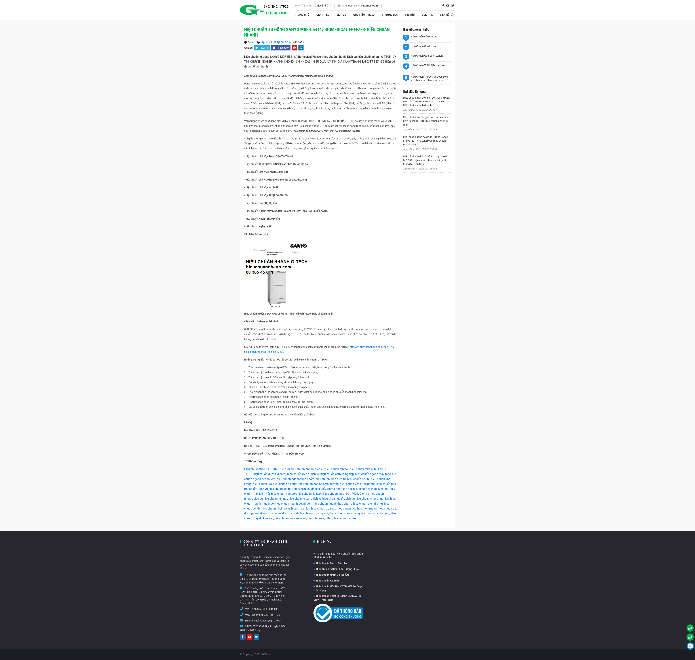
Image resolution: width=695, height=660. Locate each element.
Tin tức (410, 14)
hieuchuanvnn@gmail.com (362, 5)
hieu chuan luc (300, 508)
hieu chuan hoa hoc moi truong (357, 508)
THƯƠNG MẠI (390, 14)
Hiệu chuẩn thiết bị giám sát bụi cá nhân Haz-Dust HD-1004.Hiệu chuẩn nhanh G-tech (425, 121)
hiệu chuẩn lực (262, 484)
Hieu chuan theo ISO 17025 (340, 493)
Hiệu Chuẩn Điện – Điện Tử (331, 563)
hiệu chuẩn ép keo (309, 493)
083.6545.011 (323, 5)
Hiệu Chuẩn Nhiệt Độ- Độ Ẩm (276, 42)
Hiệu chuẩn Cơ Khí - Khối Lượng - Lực (337, 569)
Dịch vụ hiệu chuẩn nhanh (297, 469)
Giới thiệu (322, 14)
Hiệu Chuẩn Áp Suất (327, 580)
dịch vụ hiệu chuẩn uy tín (293, 474)
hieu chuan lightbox (320, 518)
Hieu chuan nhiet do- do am (277, 513)
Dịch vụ (341, 14)
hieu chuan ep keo (345, 518)
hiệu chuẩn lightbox (283, 493)
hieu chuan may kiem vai (290, 518)
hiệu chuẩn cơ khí (358, 479)
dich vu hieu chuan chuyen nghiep (367, 498)
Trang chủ (302, 14)
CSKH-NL (427, 14)
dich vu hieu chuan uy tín (328, 498)
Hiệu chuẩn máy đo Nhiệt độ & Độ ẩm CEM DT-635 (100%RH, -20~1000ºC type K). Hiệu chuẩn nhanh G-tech (426, 101)
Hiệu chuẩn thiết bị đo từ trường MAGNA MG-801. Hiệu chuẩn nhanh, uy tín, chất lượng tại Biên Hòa (425, 160)
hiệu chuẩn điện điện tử (331, 479)
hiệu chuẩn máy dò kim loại (370, 489)
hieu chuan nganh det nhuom (293, 503)
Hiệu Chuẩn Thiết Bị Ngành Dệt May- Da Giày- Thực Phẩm (337, 598)
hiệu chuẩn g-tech (264, 474)
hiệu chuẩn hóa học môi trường (319, 484)
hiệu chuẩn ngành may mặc (373, 474)
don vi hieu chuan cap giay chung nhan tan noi (359, 513)
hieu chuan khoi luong (276, 508)
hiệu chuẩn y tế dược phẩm (357, 484)
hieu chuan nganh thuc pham (332, 503)
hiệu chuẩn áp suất (285, 484)
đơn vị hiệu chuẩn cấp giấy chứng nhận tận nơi (322, 489)
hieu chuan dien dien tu (368, 503)
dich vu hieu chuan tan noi (270, 498)
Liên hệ (444, 14)
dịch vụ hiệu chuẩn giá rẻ (274, 489)
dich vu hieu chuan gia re (312, 513)
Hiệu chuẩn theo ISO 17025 (261, 469)
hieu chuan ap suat (323, 508)
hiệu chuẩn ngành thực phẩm (295, 479)
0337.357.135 (272, 614)
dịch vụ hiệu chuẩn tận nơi (332, 469)
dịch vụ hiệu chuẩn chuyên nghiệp (332, 474)
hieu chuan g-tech (299, 498)
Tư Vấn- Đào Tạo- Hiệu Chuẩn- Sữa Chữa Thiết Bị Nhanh (338, 555)
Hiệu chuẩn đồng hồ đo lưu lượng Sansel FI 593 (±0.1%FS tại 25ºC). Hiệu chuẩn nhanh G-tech (425, 140)
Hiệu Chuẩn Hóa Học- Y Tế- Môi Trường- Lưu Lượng (337, 588)
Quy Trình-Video (364, 14)
